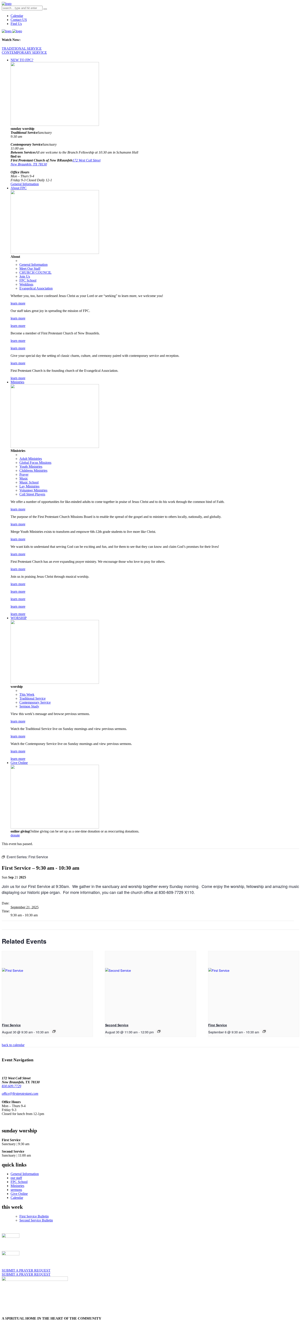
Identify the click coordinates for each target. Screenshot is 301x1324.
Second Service (116, 1025)
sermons (16, 1190)
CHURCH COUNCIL (35, 272)
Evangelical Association (36, 288)
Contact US (19, 20)
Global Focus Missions (35, 462)
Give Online (19, 763)
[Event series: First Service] (54, 1031)
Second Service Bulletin (36, 1220)
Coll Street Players (32, 494)
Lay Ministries (29, 486)
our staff (16, 1178)
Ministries (17, 382)
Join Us (24, 276)
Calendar (17, 16)
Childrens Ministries (33, 470)
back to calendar (13, 1045)
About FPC (19, 188)
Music (23, 478)
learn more (18, 303)
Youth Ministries (30, 466)
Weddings (26, 284)
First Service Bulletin (34, 1216)
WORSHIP (19, 618)
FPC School (27, 280)
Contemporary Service (35, 702)
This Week (26, 694)
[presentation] (47, 985)
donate (15, 835)
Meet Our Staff (29, 268)
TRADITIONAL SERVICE (22, 48)
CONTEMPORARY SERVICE (24, 52)
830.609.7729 (11, 1086)
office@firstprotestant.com (20, 1093)
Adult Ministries (30, 458)
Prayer (23, 474)
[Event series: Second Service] (158, 1031)
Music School (29, 482)
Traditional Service (32, 698)
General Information (25, 184)
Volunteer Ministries (33, 490)
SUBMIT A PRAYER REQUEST (26, 1270)
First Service (11, 1025)
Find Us (16, 24)
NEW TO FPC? (22, 60)
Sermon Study (29, 706)
